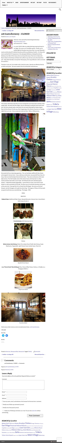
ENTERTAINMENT (24, 2)
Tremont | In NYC (9, 369)
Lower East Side (24, 428)
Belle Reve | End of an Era (54, 36)
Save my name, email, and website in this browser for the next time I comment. (22, 401)
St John (34, 432)
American (14, 28)
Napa (22, 430)
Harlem (28, 425)
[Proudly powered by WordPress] (51, 441)
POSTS (45, 2)
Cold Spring (41, 423)
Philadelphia (35, 430)
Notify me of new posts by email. (11, 407)
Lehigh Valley (53, 89)
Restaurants (8, 28)
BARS (17, 2)
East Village (6, 426)
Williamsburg (41, 435)
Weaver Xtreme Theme (56, 441)
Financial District (15, 425)
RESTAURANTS (52, 2)
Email (4, 395)
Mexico (36, 428)
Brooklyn (22, 423)
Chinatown (37, 423)
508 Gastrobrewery (34, 327)
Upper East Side (15, 435)
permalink (37, 351)
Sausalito (8, 432)
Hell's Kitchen (31, 425)
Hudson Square (40, 425)
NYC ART (33, 2)
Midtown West (16, 430)
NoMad (32, 430)
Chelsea (28, 423)
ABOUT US (9, 2)
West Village (33, 435)
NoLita (29, 430)
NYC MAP (39, 2)
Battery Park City (6, 423)
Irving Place (4, 427)
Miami (40, 427)
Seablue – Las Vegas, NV (7, 30)
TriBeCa (30, 351)
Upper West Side (23, 435)
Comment (4, 379)
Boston (13, 423)
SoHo (17, 432)
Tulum (3, 435)
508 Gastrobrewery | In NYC (12, 366)
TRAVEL (4, 5)
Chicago (32, 423)
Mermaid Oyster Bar (40, 30)
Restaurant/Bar (14, 351)
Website (4, 398)
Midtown (4, 430)
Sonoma (22, 432)
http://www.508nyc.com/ (19, 41)
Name (4, 392)
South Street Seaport (28, 432)
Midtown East (8, 430)
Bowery (17, 423)
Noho (24, 430)
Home (3, 2)
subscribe (34, 410)
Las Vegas (12, 427)
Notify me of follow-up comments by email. (13, 404)
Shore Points (12, 432)
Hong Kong (36, 425)
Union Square (9, 435)
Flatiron (23, 425)
